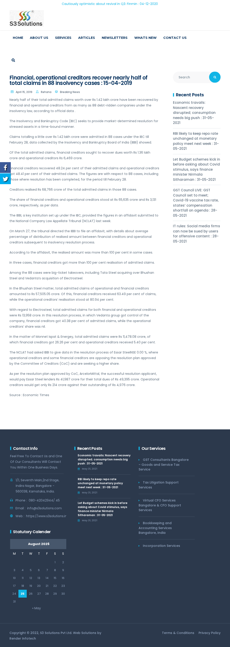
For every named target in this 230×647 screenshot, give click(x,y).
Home (18, 38)
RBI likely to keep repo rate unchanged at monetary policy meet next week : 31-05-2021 (196, 141)
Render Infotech (22, 638)
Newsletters (115, 38)
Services (63, 38)
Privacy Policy (210, 633)
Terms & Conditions (178, 633)
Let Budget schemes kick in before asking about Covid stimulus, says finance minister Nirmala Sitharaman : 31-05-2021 (196, 169)
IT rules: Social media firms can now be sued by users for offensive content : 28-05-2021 (196, 234)
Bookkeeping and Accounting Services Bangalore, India (155, 528)
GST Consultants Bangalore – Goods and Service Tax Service (164, 464)
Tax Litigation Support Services (159, 485)
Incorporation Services (161, 545)
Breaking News (70, 92)
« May (36, 608)
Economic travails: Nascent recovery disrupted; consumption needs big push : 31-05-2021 (194, 112)
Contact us (175, 38)
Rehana (46, 92)
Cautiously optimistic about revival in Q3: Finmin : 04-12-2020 (97, 4)
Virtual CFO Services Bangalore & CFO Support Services (160, 505)
